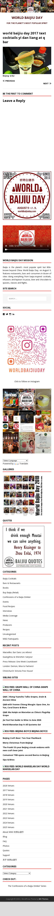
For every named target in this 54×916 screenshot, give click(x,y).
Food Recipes (9, 606)
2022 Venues (8, 813)
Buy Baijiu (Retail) (11, 592)
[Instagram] (10, 314)
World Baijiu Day (30, 270)
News (5, 620)
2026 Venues (8, 785)
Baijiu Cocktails (9, 578)
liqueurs (18, 279)
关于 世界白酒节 (10, 859)
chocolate (44, 279)
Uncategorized (9, 634)
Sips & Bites (9, 759)
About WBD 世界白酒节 (13, 832)
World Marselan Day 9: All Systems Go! (22, 724)
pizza (27, 279)
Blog (5, 836)
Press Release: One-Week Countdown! (20, 661)
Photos (6, 846)
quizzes (6, 282)
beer (33, 279)
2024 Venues (8, 822)
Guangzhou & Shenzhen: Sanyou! (17, 657)
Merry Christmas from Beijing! (18, 742)
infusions (7, 279)
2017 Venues (8, 790)
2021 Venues (8, 808)
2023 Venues (8, 818)
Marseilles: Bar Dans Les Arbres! (17, 652)
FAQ (5, 841)
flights (24, 282)
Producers (7, 625)
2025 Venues (8, 827)
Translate (24, 463)
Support (6, 855)
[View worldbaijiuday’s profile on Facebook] (4, 314)
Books (6, 587)
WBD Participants (11, 638)
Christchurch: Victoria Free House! (18, 671)
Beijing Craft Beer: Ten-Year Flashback (22, 738)
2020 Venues (8, 804)
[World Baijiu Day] (27, 11)
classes (14, 282)
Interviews (7, 611)
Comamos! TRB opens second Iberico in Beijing (26, 755)
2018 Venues (8, 795)
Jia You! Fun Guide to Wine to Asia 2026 (22, 720)
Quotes (6, 850)
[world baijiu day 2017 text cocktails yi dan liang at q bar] (27, 72)
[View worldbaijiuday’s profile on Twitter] (7, 314)
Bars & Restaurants (11, 583)
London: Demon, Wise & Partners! (18, 666)
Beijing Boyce (39, 731)
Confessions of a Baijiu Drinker (17, 597)
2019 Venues (8, 799)
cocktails (47, 276)
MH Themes (43, 899)
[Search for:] (27, 298)
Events (6, 601)
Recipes (6, 629)
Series (43, 886)
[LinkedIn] (13, 314)
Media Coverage (10, 615)
